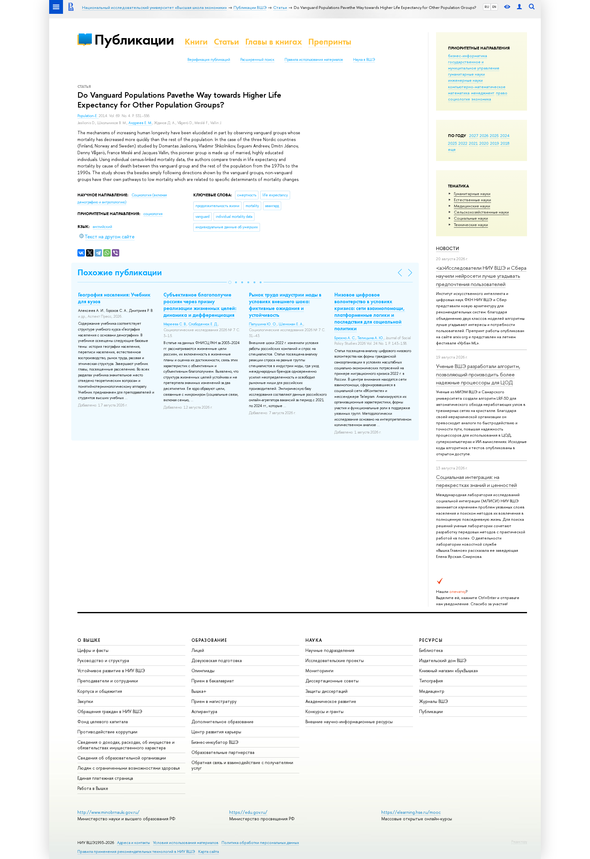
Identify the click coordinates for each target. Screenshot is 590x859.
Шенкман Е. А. (291, 324)
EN (494, 7)
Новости (447, 248)
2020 (484, 143)
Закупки (85, 701)
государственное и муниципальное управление (473, 65)
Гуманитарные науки (472, 193)
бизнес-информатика (467, 55)
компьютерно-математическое (476, 86)
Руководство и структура (103, 660)
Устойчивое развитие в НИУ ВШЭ (111, 670)
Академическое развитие (330, 701)
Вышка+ (198, 691)
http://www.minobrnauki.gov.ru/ (108, 812)
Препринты (329, 41)
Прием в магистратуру (214, 701)
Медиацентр (431, 691)
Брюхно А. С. (345, 337)
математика (459, 93)
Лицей (197, 650)
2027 (473, 135)
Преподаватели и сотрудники (107, 681)
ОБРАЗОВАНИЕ (209, 640)
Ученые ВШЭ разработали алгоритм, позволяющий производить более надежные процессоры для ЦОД (478, 374)
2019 (494, 143)
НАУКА (313, 640)
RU (487, 7)
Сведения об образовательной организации (121, 758)
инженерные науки (465, 80)
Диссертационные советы (332, 681)
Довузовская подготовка (216, 660)
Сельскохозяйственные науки (481, 212)
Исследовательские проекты (334, 660)
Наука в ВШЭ (364, 59)
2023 (452, 143)
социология (459, 99)
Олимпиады (202, 670)
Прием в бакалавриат (212, 681)
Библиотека (431, 650)
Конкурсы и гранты (324, 711)
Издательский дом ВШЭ (442, 660)
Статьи (226, 41)
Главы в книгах (273, 41)
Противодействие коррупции (107, 732)
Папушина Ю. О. (263, 324)
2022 (462, 143)
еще (452, 149)
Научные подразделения (329, 650)
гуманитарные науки (466, 74)
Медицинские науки (472, 206)
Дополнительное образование (222, 721)
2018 (505, 143)
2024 (504, 135)
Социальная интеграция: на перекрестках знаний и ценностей (476, 480)
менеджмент (482, 93)
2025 (494, 135)
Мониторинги (319, 670)
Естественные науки (472, 199)
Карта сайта (208, 851)
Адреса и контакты (133, 842)
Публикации (134, 39)
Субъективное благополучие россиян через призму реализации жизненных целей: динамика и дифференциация (199, 304)
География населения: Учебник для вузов (114, 298)
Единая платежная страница (105, 778)
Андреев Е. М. (140, 122)
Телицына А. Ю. (370, 337)
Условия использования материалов (185, 842)
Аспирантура (204, 711)
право (501, 93)
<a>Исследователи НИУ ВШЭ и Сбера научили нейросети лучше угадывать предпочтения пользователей (481, 276)
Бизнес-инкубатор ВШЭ (214, 742)
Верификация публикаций (208, 59)
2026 (484, 135)
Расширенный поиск (257, 59)
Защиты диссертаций (326, 691)
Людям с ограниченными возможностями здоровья (128, 768)
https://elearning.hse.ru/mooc (411, 812)
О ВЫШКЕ (89, 640)
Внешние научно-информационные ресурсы (349, 721)
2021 (473, 143)
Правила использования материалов (314, 59)
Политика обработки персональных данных (260, 842)
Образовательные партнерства (222, 752)
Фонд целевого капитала (102, 721)
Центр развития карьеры (216, 732)
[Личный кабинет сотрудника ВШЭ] (519, 7)
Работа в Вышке (92, 788)
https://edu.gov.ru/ (248, 812)
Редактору (519, 841)
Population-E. (88, 115)
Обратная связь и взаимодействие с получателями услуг (242, 765)
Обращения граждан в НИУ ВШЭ (109, 711)
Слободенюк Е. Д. (203, 324)
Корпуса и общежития (99, 691)
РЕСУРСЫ (430, 640)
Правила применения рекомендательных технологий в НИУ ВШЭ (136, 851)
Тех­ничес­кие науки (471, 224)
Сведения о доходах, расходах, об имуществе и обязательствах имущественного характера (126, 745)
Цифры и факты (92, 650)
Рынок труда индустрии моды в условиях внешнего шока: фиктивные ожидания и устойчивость (285, 304)
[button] (230, 282)
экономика (481, 99)
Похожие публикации (119, 272)
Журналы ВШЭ (433, 701)
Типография (431, 681)
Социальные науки (471, 218)
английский (102, 226)
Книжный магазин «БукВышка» (448, 670)
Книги (196, 41)
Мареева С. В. (175, 324)
